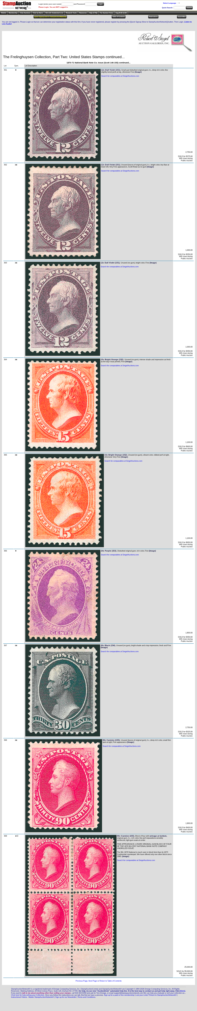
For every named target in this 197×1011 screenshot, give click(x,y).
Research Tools (71, 13)
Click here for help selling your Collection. (28, 995)
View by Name (38, 13)
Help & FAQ (93, 13)
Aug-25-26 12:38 (121, 13)
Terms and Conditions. (87, 997)
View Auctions (25, 13)
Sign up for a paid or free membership (119, 995)
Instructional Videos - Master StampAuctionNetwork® (32, 997)
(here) (182, 991)
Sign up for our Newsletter (65, 997)
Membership (13, 13)
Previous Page (82, 981)
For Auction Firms (106, 13)
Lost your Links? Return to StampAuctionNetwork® (156, 995)
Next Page (92, 981)
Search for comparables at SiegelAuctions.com (120, 76)
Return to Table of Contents (111, 981)
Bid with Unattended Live (54, 13)
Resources (83, 13)
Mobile (3, 13)
